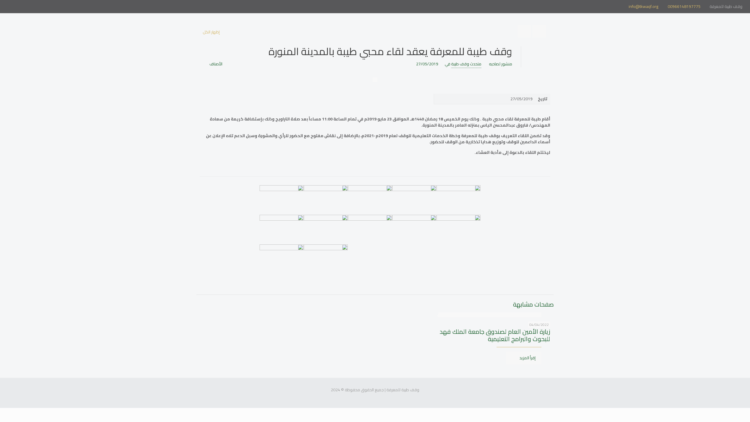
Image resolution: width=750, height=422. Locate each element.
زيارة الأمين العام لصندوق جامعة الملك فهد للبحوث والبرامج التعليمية (495, 335)
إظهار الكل (211, 32)
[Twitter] (11, 6)
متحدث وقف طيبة (466, 64)
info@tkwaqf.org (643, 6)
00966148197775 (684, 6)
